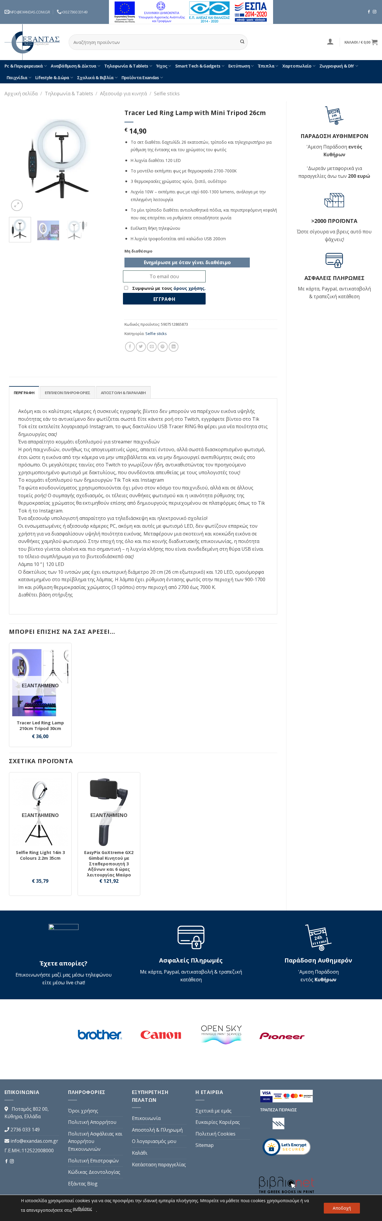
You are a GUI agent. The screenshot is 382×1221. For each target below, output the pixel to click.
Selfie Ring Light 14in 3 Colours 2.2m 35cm (40, 855)
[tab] (24, 392)
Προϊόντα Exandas (140, 77)
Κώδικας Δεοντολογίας (94, 1172)
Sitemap (204, 1145)
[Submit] (242, 42)
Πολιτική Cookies (215, 1133)
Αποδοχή (342, 1208)
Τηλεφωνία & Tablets (126, 66)
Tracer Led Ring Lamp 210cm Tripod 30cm (40, 725)
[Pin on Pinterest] (162, 347)
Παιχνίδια (17, 77)
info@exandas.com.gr (34, 1141)
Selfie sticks (167, 93)
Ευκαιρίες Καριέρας (217, 1122)
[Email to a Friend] (152, 347)
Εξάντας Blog (83, 1183)
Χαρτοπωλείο (297, 66)
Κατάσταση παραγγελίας (159, 1164)
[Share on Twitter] (141, 347)
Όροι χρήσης (83, 1110)
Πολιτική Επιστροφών (93, 1160)
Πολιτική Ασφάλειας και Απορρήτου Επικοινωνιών (95, 1141)
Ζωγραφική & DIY (336, 66)
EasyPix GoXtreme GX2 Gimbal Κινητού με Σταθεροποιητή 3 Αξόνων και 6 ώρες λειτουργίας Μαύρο (108, 864)
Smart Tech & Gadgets (198, 66)
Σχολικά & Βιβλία (95, 77)
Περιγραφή (24, 392)
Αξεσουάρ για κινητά (123, 93)
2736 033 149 (25, 1129)
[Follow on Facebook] (369, 12)
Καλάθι (139, 1153)
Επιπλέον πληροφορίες (67, 392)
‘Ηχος (161, 66)
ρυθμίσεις (82, 1208)
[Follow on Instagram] (374, 12)
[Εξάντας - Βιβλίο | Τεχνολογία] (32, 42)
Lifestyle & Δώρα (52, 77)
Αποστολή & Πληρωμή (157, 1130)
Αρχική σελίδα (21, 93)
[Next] (106, 159)
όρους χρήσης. (189, 288)
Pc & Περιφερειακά (23, 66)
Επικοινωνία (146, 1118)
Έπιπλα (266, 66)
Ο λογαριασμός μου (154, 1141)
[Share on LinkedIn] (173, 347)
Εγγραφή (164, 299)
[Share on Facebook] (130, 347)
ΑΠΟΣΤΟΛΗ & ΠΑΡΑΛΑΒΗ (123, 392)
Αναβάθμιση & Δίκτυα (73, 66)
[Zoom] (17, 205)
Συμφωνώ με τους (168, 288)
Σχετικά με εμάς (213, 1110)
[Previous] (18, 159)
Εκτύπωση (239, 66)
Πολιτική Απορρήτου (92, 1122)
